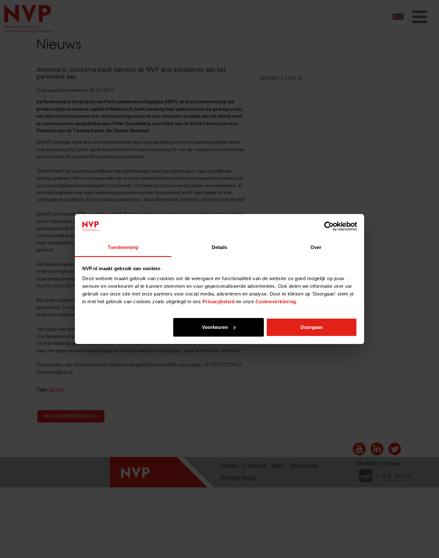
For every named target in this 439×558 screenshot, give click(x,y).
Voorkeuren (215, 327)
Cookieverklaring (275, 301)
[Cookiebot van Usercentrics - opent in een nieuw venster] (329, 226)
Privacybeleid (218, 301)
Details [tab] (220, 247)
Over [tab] (315, 247)
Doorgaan (311, 327)
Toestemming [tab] (123, 247)
